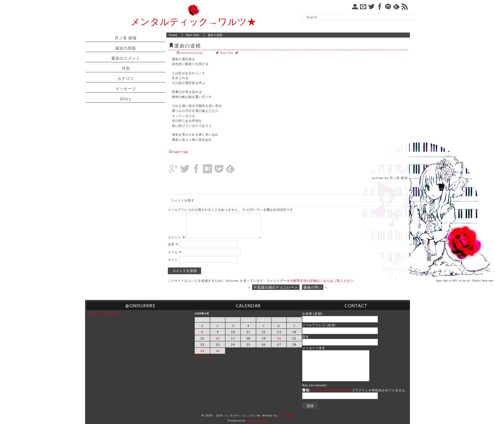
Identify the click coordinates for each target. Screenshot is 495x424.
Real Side (227, 53)
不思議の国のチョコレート (275, 287)
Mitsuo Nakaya (257, 420)
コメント (176, 237)
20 (279, 338)
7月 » (210, 356)
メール (175, 252)
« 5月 (198, 356)
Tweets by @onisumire (104, 313)
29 (202, 351)
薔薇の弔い (312, 287)
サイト (173, 259)
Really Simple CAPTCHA (331, 390)
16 (218, 338)
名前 (173, 244)
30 (218, 351)
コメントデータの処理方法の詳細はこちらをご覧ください (310, 280)
